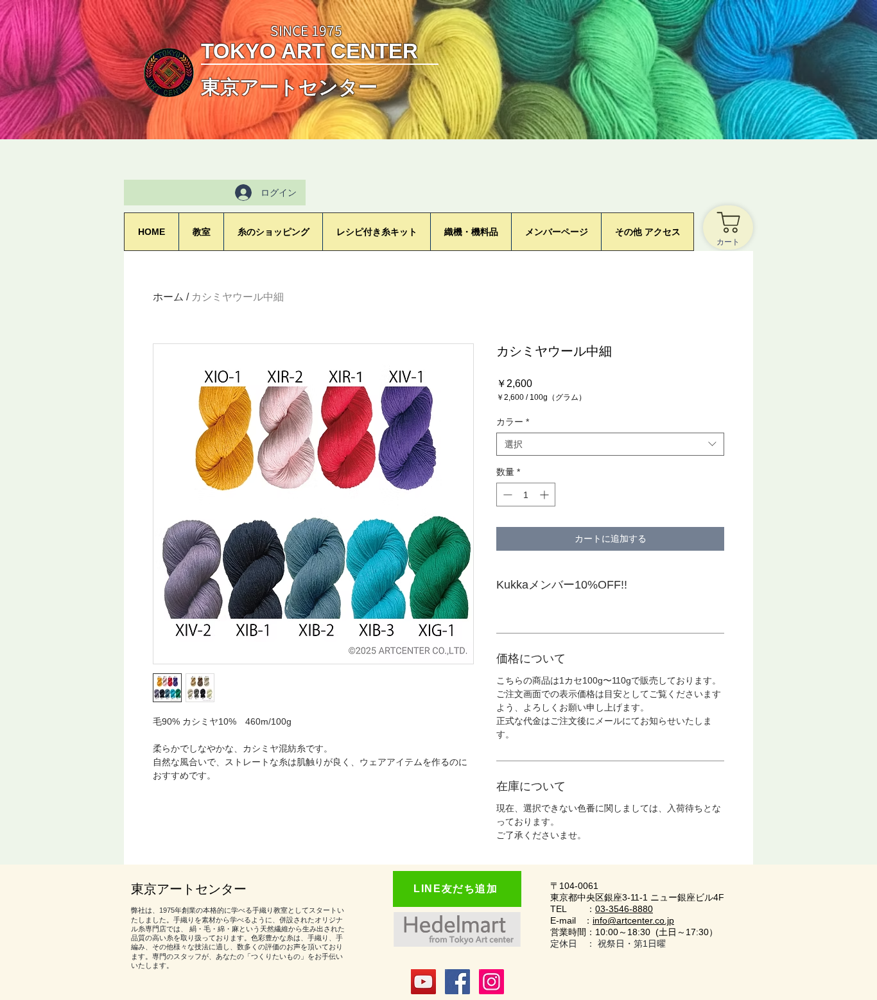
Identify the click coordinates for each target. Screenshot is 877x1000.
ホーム (168, 296)
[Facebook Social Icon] (457, 981)
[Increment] (545, 494)
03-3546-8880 (624, 909)
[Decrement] (506, 494)
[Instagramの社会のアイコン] (491, 981)
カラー (512, 422)
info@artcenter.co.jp (633, 920)
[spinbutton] (525, 494)
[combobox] (610, 444)
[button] (556, 231)
